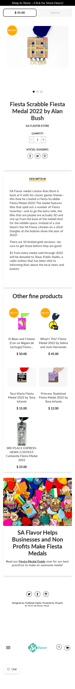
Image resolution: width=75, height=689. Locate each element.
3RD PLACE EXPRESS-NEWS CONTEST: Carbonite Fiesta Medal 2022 (22, 454)
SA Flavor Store (37, 125)
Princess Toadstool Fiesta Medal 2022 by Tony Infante (53, 397)
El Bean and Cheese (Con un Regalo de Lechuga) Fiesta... (21, 343)
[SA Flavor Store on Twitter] (29, 595)
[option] (38, 46)
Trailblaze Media (33, 602)
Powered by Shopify (52, 602)
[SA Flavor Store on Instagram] (46, 595)
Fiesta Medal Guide (32, 561)
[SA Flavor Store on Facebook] (37, 595)
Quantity (37, 133)
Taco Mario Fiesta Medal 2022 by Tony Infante (21, 397)
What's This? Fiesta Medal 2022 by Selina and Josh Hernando (53, 343)
